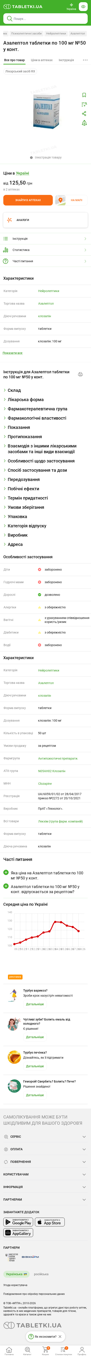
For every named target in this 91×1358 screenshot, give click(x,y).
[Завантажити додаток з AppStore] (50, 1222)
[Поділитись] (84, 113)
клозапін (44, 316)
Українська (14, 1274)
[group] (45, 181)
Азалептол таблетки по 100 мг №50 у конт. (44, 46)
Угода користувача (15, 1285)
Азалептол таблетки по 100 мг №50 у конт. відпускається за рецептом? (45, 889)
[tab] (14, 60)
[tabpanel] (45, 392)
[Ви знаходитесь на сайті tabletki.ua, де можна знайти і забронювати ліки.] (23, 6)
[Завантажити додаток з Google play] (18, 1222)
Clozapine (45, 783)
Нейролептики (56, 33)
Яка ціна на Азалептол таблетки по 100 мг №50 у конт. (47, 875)
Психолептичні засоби (26, 33)
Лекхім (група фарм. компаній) (60, 821)
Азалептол (77, 33)
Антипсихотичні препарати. (58, 758)
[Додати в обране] (84, 95)
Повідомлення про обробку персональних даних (34, 1294)
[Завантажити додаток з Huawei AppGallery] (18, 1232)
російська (41, 1274)
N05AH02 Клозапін (51, 771)
